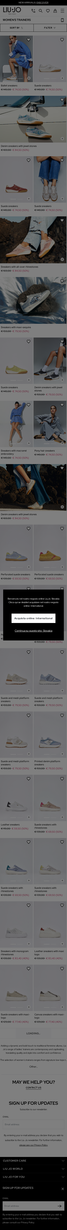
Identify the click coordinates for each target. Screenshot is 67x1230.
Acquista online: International (33, 618)
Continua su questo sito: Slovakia (33, 630)
